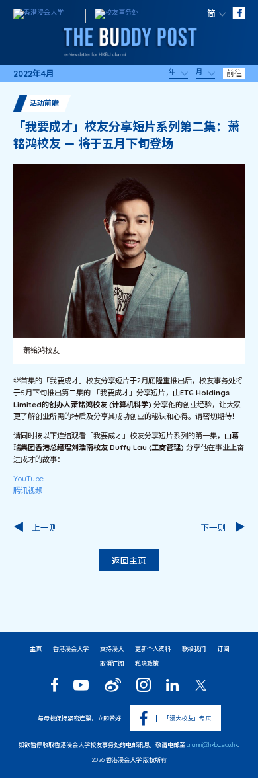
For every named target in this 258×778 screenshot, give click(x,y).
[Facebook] (54, 685)
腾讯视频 (27, 490)
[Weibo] (113, 685)
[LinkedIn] (172, 685)
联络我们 (194, 648)
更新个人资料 (153, 648)
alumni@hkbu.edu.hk (212, 744)
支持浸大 (112, 648)
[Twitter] (201, 685)
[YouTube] (81, 685)
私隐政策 (147, 663)
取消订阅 (112, 663)
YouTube (28, 478)
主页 (36, 648)
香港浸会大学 (71, 648)
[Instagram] (143, 685)
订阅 (223, 648)
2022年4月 (33, 74)
